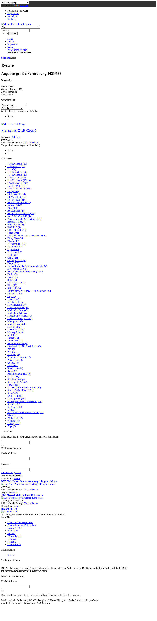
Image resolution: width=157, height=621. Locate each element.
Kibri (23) (12, 285)
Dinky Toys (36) (15, 238)
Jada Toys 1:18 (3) (16, 282)
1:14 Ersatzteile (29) (17, 174)
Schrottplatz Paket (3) (17, 382)
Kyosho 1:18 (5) (15, 293)
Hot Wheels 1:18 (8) (17, 268)
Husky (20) (12, 274)
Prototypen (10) (15, 360)
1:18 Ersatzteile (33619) (19, 180)
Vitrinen (11, 415)
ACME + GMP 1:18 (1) (19, 202)
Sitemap (11, 555)
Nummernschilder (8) (17, 343)
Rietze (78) (12, 371)
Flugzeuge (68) (14, 252)
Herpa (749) (13, 263)
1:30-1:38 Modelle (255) (19, 188)
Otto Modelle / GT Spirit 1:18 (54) (24, 346)
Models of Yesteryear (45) (19, 318)
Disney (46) (13, 241)
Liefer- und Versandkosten (20, 522)
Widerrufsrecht (14, 536)
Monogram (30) (15, 321)
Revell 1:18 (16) (15, 368)
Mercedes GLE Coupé (18, 130)
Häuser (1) (12, 277)
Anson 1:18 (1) (14, 205)
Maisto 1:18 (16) (15, 302)
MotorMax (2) (14, 326)
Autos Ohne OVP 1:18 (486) (21, 213)
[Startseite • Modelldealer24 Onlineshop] (16, 24)
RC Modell (12, 365)
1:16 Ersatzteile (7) (16, 177)
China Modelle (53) (16, 230)
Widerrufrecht (14, 544)
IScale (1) (12, 279)
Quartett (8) (13, 362)
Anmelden (17, 475)
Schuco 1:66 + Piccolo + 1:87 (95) (24, 387)
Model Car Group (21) (18, 310)
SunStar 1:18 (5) (15, 407)
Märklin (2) (12, 335)
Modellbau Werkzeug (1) (19, 315)
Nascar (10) (13, 338)
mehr (17, 478)
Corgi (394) (13, 233)
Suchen (13, 33)
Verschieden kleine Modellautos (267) (25, 412)
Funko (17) (12, 255)
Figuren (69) (13, 249)
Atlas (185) (12, 208)
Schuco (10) (13, 385)
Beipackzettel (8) (15, 224)
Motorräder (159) (15, 329)
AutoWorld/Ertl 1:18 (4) (19, 216)
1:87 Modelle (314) (16, 199)
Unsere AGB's (14, 528)
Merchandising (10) (16, 304)
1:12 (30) (11, 169)
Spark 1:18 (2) (14, 404)
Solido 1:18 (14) (15, 396)
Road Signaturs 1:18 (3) (19, 373)
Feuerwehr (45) (14, 246)
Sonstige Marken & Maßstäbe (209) (24, 401)
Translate (24, 5)
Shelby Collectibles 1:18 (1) (20, 390)
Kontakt (11, 41)
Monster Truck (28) (16, 324)
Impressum (12, 44)
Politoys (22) (13, 354)
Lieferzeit (12, 539)
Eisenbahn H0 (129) (17, 244)
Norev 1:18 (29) (15, 340)
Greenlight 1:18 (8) (16, 260)
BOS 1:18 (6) (14, 227)
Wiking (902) (13, 423)
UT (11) (11, 409)
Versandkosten (31, 142)
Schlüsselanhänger (16, 379)
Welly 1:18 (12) (15, 418)
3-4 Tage (16, 137)
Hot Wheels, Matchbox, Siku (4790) (25, 271)
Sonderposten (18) (16, 398)
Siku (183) (12, 393)
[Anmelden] (2, 590)
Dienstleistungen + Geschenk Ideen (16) (26, 235)
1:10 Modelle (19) (16, 166)
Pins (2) (11, 351)
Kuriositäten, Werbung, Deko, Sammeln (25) (29, 291)
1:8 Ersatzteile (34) (16, 194)
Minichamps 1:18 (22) (18, 307)
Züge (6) (11, 426)
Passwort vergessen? (11, 472)
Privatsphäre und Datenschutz (21, 525)
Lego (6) (11, 296)
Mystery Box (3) (15, 332)
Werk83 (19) (13, 420)
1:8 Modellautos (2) (16, 197)
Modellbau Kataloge (17, 313)
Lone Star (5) (13, 299)
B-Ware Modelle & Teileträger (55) (24, 219)
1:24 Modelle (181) (16, 186)
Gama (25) (12, 257)
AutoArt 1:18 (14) (16, 210)
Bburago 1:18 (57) (16, 221)
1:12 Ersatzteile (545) (17, 172)
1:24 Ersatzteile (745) (17, 183)
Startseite (11, 541)
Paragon (11, 349)
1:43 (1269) (13, 191)
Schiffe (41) (13, 376)
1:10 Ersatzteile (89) (17, 163)
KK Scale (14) (14, 288)
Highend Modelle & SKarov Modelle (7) (27, 266)
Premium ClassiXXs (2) (19, 357)
